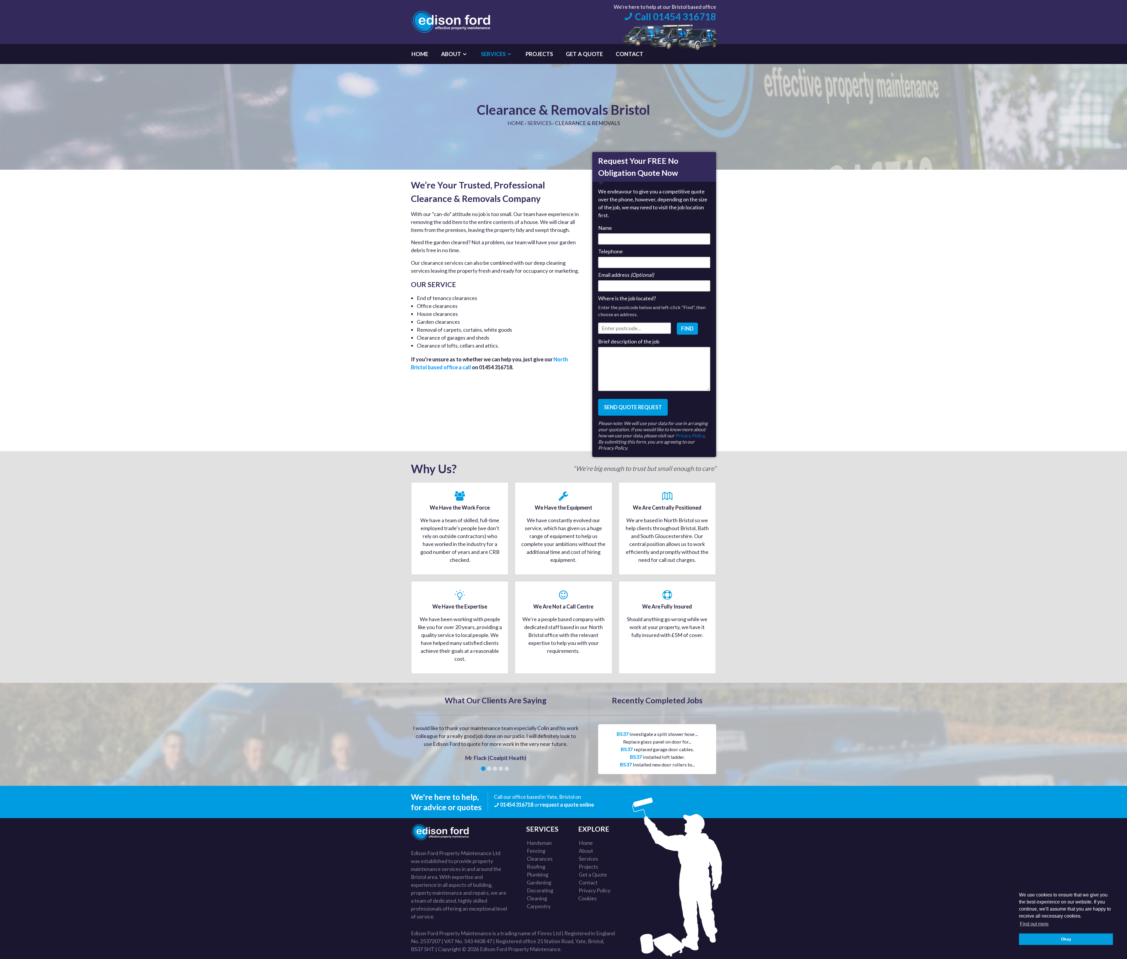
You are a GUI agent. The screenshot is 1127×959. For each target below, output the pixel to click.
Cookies (587, 898)
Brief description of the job (628, 341)
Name (605, 228)
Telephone (610, 251)
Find (687, 328)
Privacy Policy (689, 435)
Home (515, 123)
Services (539, 123)
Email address (626, 275)
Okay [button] (1066, 939)
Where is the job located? (627, 298)
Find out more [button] (1034, 923)
